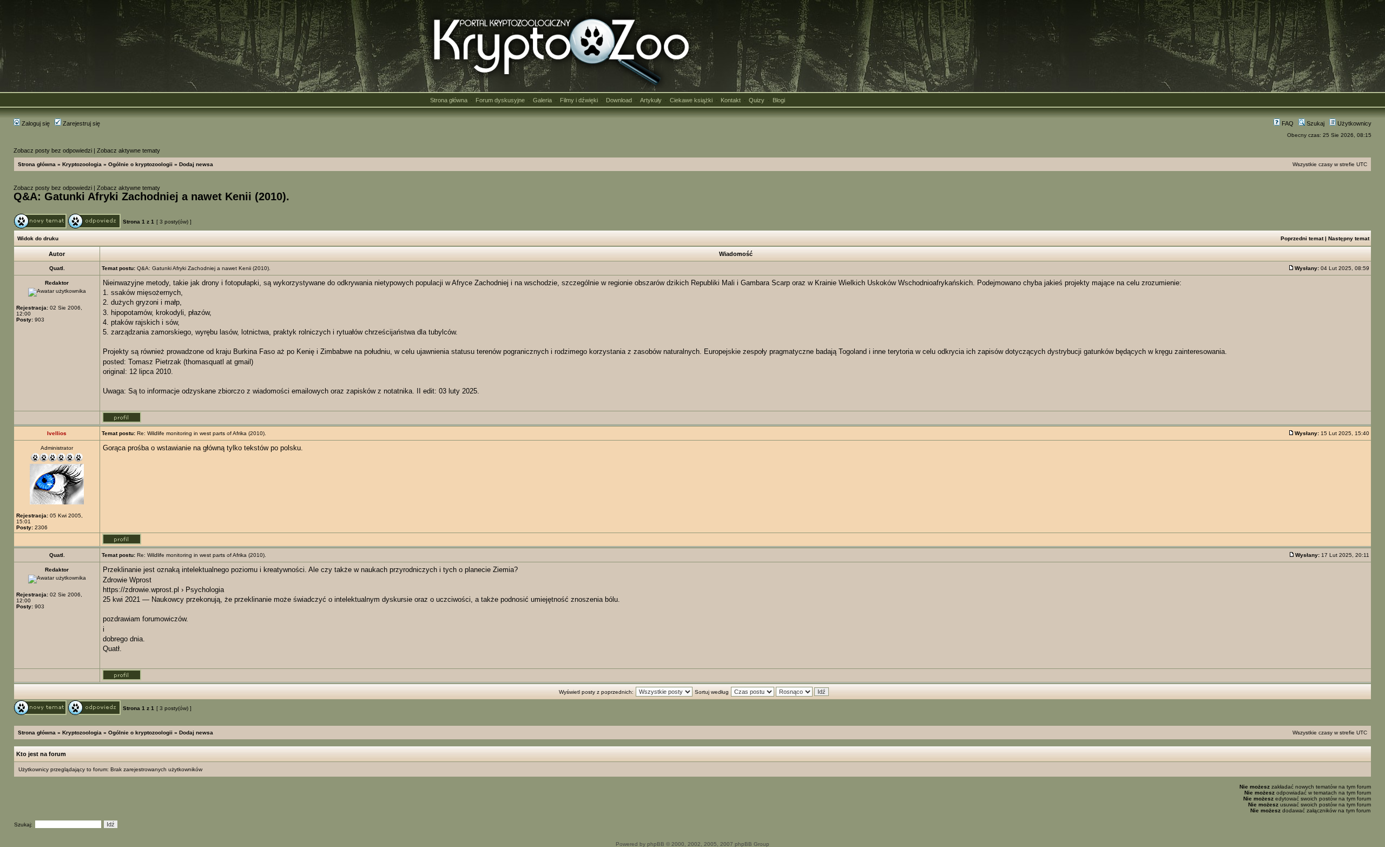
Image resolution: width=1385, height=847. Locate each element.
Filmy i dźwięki (579, 100)
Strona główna (448, 100)
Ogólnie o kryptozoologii (140, 164)
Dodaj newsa (196, 164)
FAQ (1287, 123)
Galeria (542, 100)
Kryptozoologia (82, 164)
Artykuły (651, 100)
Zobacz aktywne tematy (128, 150)
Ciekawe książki (691, 100)
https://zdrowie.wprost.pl (141, 590)
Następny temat (1348, 238)
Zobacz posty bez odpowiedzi (53, 150)
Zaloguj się (35, 123)
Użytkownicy (1353, 123)
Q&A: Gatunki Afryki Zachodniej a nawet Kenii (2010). (151, 196)
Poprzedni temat (1302, 238)
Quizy (756, 100)
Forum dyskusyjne (500, 100)
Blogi (779, 100)
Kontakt (731, 100)
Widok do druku (37, 238)
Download (619, 100)
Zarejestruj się (80, 123)
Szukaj (1314, 123)
